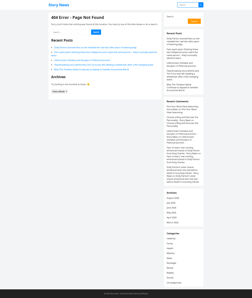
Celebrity (171, 238)
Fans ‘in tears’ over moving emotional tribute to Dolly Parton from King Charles (183, 159)
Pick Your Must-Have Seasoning (182, 111)
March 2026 (172, 222)
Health (170, 248)
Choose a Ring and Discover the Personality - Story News (182, 119)
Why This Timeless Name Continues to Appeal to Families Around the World (91, 69)
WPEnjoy (144, 293)
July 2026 (171, 202)
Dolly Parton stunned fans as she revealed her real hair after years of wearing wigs (95, 47)
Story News (59, 4)
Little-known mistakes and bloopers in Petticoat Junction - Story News (182, 134)
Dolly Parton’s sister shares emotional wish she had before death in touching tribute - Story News (183, 171)
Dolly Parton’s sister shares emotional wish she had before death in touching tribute (183, 178)
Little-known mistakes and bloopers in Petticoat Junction (82, 60)
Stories (170, 277)
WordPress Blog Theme (129, 293)
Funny (170, 243)
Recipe (170, 267)
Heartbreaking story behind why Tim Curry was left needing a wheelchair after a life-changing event (103, 64)
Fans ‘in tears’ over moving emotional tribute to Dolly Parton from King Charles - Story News (183, 150)
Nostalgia (171, 263)
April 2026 (172, 217)
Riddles (170, 272)
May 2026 (171, 212)
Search (170, 16)
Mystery (171, 253)
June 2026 (171, 207)
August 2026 (173, 198)
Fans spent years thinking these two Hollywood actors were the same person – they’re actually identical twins (182, 54)
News (169, 258)
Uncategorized (174, 282)
